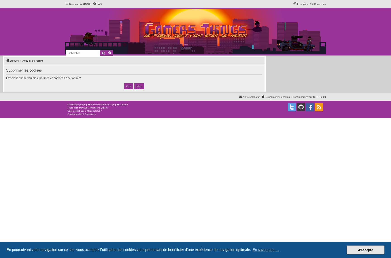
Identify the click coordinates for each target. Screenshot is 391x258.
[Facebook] (310, 107)
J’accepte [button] (365, 250)
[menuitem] (87, 4)
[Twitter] (292, 107)
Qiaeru (104, 107)
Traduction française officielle (82, 107)
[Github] (301, 107)
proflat (76, 111)
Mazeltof (91, 111)
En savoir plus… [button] (266, 250)
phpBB (87, 104)
